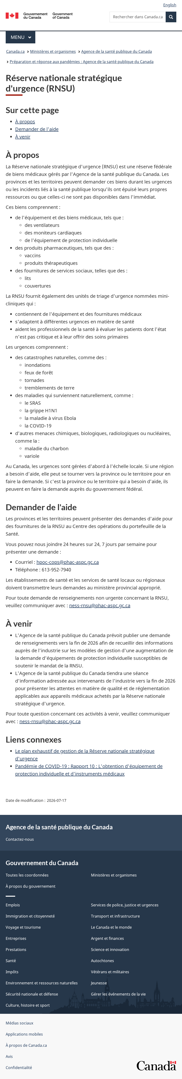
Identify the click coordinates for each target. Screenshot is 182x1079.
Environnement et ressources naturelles (42, 983)
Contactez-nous (20, 839)
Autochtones (102, 960)
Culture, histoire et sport (28, 1005)
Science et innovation (110, 949)
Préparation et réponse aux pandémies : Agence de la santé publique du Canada (82, 61)
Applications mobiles (24, 1034)
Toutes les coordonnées (27, 875)
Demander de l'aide (37, 129)
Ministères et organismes (53, 51)
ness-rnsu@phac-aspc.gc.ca (99, 605)
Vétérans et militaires (110, 971)
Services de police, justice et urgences (125, 905)
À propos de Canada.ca (26, 1045)
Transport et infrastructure (115, 916)
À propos (25, 121)
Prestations (16, 949)
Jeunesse (99, 983)
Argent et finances (107, 938)
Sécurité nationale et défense (32, 994)
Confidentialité (19, 1067)
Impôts (12, 971)
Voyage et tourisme (23, 927)
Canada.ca (15, 51)
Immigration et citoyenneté (30, 916)
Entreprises (16, 938)
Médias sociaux (19, 1023)
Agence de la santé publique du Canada (116, 51)
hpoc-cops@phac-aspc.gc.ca (67, 562)
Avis (9, 1056)
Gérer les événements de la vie (118, 994)
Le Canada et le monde (111, 927)
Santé (11, 960)
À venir (22, 136)
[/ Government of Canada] (39, 15)
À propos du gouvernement (30, 886)
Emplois (13, 905)
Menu (23, 37)
